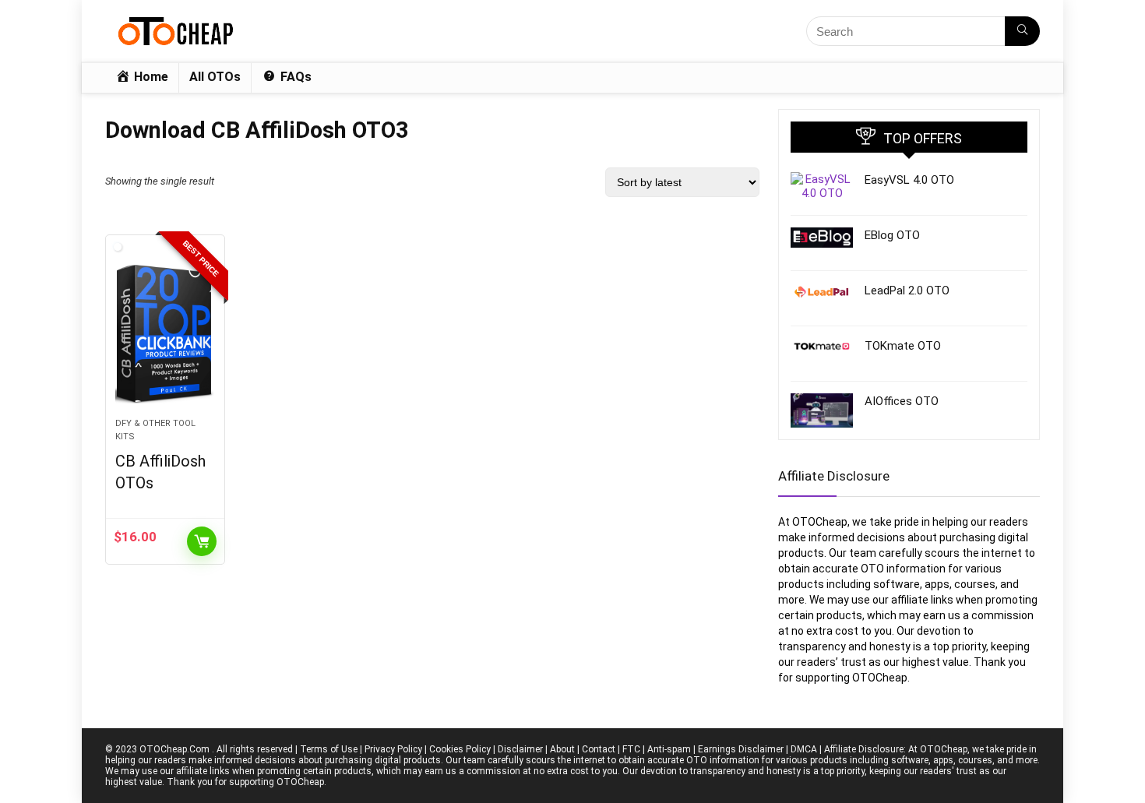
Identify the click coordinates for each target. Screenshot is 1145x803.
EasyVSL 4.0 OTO (909, 180)
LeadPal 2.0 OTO (907, 291)
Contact (598, 749)
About (562, 749)
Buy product (202, 541)
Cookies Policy (460, 749)
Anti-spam (669, 749)
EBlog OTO (892, 235)
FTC (631, 749)
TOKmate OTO (903, 346)
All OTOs (215, 76)
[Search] (1022, 31)
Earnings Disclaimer (741, 749)
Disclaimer (520, 749)
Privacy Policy (393, 749)
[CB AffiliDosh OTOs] (165, 334)
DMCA (804, 749)
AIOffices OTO (902, 401)
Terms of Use (329, 749)
